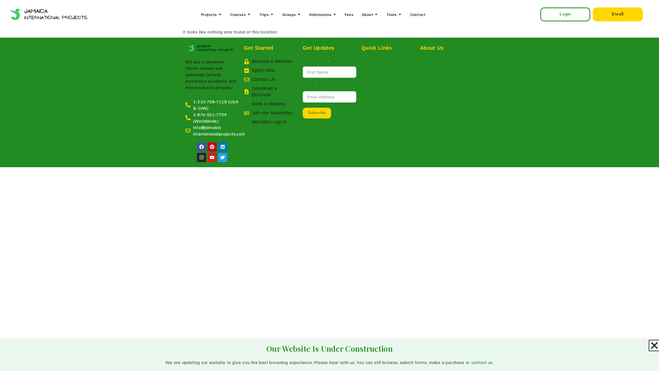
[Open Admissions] (334, 14)
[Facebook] (201, 146)
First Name (314, 62)
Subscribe (317, 113)
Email (308, 86)
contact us (482, 362)
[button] (618, 14)
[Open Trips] (272, 14)
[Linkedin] (222, 146)
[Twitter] (222, 157)
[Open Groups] (299, 14)
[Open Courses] (249, 14)
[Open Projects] (220, 14)
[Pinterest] (212, 146)
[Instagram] (201, 157)
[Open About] (376, 14)
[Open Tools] (400, 14)
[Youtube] (212, 157)
